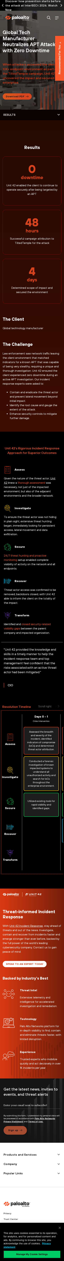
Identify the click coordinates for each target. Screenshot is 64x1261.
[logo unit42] (33, 894)
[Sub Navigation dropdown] (32, 115)
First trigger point (10, 695)
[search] (49, 18)
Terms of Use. (35, 1121)
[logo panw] (11, 894)
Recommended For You (59, 59)
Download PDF (15, 96)
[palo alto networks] (17, 18)
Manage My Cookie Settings (32, 1254)
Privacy (7, 1213)
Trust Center (11, 1219)
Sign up (13, 1130)
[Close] (60, 1228)
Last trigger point (9, 888)
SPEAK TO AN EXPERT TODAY (24, 964)
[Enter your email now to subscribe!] (32, 1108)
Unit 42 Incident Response (26, 925)
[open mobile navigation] (57, 18)
